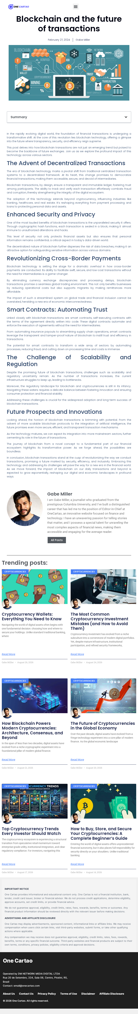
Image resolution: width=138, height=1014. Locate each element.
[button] (76, 7)
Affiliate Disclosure (111, 993)
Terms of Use (68, 993)
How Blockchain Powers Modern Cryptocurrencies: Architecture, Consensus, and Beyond (32, 730)
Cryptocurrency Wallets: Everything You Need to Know (32, 617)
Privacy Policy (47, 993)
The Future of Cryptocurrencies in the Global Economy (103, 726)
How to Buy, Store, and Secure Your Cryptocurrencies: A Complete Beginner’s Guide (101, 833)
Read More (8, 654)
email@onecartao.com (27, 985)
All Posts (57, 540)
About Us (9, 993)
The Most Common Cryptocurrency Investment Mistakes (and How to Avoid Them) (99, 621)
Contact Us (26, 993)
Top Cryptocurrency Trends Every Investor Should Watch (31, 831)
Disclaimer (88, 993)
